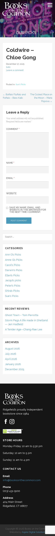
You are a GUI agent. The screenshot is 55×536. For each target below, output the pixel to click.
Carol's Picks (12, 265)
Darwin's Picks (13, 270)
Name (10, 163)
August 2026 (12, 348)
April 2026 (11, 359)
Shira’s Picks (12, 290)
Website (11, 193)
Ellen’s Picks (12, 275)
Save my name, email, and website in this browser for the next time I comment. (27, 209)
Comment (12, 129)
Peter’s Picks (12, 285)
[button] (51, 5)
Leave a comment (14, 70)
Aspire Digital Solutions (34, 532)
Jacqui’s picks (13, 280)
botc (8, 67)
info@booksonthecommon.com (21, 480)
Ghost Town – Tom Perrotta (21, 315)
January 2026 (13, 364)
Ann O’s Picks (13, 254)
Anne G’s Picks (13, 259)
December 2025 (14, 369)
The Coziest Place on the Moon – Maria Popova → (41, 98)
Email (10, 178)
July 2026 (10, 353)
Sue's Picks (21, 84)
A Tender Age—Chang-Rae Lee (23, 329)
